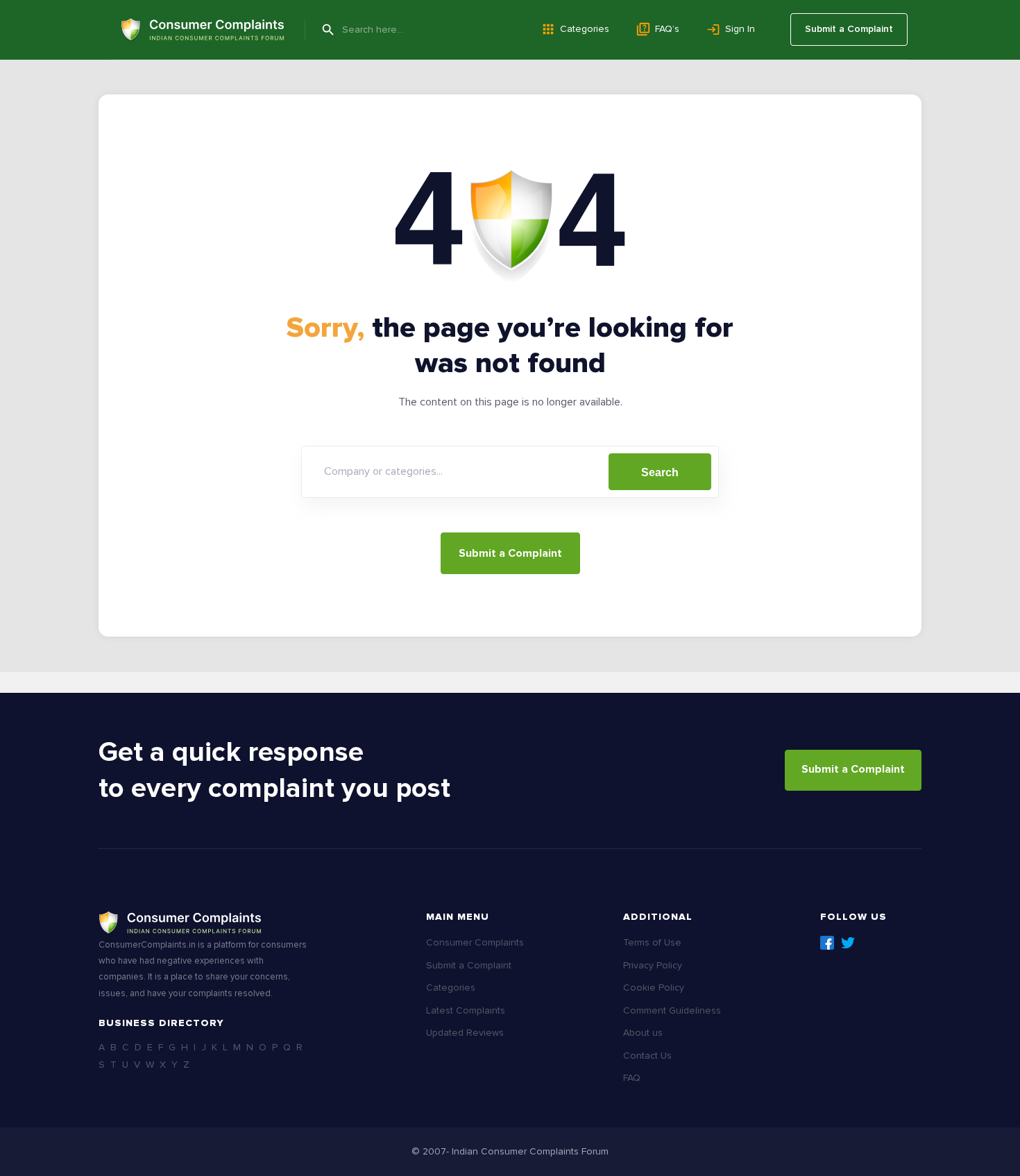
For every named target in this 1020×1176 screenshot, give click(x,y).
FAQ (631, 1078)
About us (643, 1033)
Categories (584, 29)
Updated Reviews (465, 1033)
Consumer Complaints (475, 942)
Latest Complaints (465, 1010)
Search (660, 472)
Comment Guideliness (672, 1010)
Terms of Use (652, 942)
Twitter (848, 943)
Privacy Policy (652, 965)
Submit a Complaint (849, 29)
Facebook (827, 943)
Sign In (740, 29)
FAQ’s (667, 29)
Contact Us (647, 1055)
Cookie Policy (653, 987)
